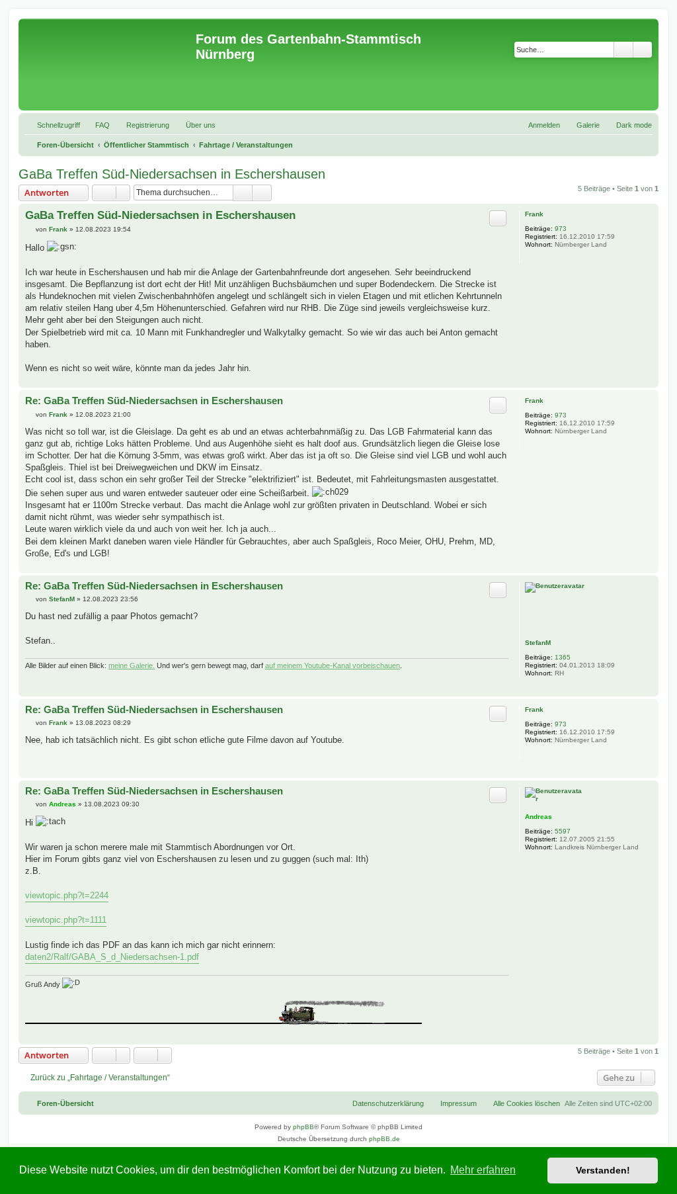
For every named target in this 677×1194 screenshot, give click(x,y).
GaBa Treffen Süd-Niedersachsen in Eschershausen (172, 174)
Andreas (538, 816)
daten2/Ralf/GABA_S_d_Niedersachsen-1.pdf (112, 957)
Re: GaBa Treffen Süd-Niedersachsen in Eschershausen (154, 400)
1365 (563, 657)
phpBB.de (384, 1138)
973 (561, 228)
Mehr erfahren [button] (483, 1169)
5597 (563, 831)
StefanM (538, 642)
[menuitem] (96, 125)
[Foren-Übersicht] (109, 64)
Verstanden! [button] (603, 1170)
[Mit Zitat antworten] (497, 218)
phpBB (303, 1126)
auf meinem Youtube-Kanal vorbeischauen (332, 665)
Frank (534, 214)
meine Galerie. (131, 665)
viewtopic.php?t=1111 (65, 920)
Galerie (588, 125)
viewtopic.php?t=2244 (66, 895)
